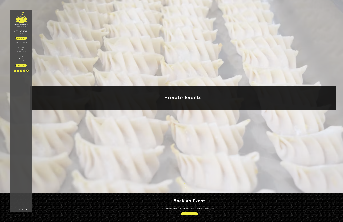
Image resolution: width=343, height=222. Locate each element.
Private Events (21, 51)
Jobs (21, 56)
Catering (21, 49)
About (21, 54)
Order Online (22, 38)
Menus (21, 45)
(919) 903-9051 (21, 33)
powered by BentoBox (23, 210)
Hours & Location (21, 42)
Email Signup (21, 65)
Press (21, 58)
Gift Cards (21, 47)
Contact (21, 61)
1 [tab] (185, 183)
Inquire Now (189, 214)
